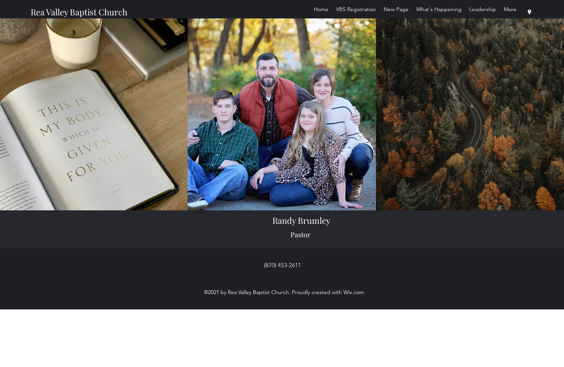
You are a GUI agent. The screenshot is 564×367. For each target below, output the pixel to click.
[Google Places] (529, 12)
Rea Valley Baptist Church (79, 12)
